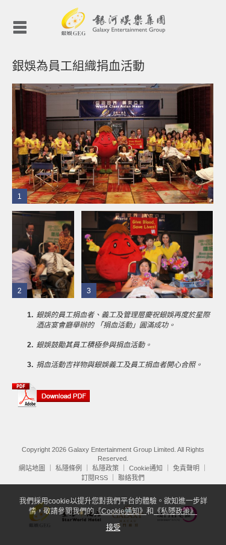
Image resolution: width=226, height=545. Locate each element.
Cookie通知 (146, 468)
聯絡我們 (131, 477)
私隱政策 (105, 468)
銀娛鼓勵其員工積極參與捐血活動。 (94, 345)
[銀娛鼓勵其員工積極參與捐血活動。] (43, 254)
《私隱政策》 (175, 511)
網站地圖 (32, 468)
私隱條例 (68, 468)
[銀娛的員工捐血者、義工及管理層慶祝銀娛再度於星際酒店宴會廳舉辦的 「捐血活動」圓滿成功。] (112, 143)
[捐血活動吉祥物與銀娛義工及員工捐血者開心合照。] (147, 254)
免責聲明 (186, 468)
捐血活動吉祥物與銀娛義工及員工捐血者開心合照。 (119, 365)
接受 (113, 527)
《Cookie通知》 (120, 511)
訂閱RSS (94, 477)
